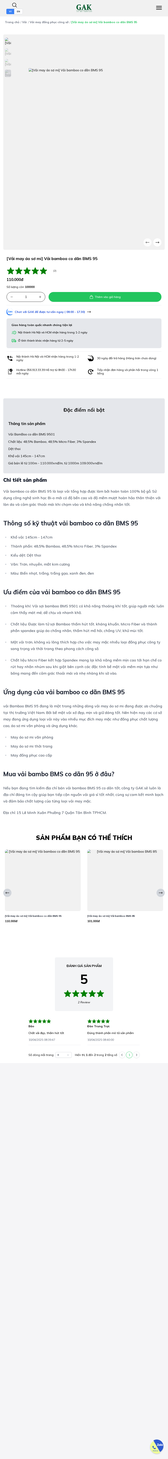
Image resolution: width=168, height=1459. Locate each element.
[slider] (29, 270)
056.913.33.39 (36, 370)
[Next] (157, 242)
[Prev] (147, 242)
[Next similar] (161, 893)
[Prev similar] (7, 893)
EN (18, 11)
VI (10, 11)
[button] (11, 297)
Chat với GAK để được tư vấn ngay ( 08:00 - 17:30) (50, 312)
